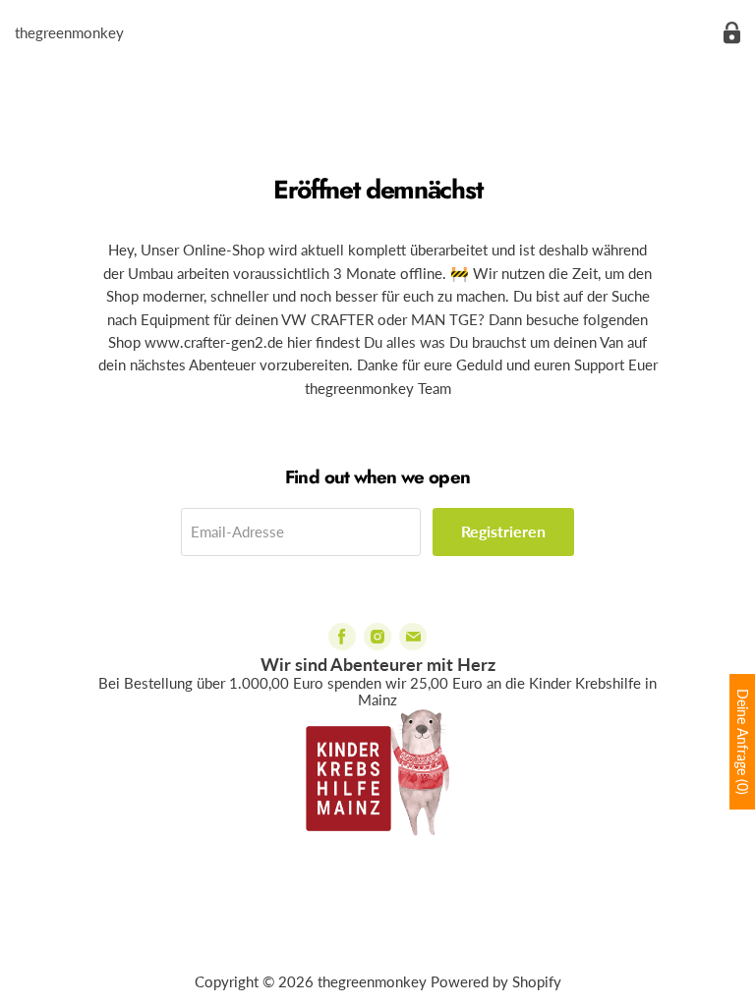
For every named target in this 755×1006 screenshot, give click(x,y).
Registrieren (503, 531)
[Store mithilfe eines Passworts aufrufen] (732, 33)
